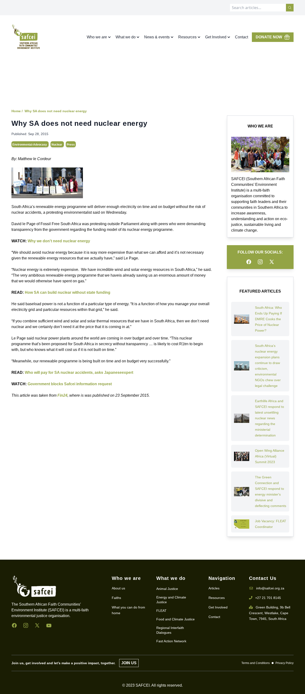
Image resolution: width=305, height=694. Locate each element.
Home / (17, 111)
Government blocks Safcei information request (70, 384)
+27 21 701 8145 (268, 598)
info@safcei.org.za (270, 588)
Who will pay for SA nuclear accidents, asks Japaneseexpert (79, 372)
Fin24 (62, 395)
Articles (213, 588)
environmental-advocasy (30, 144)
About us (118, 588)
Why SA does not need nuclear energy (56, 111)
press (71, 144)
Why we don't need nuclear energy (59, 241)
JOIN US (129, 663)
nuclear (57, 144)
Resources (216, 598)
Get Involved (218, 607)
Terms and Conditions (255, 663)
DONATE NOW (269, 37)
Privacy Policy (284, 663)
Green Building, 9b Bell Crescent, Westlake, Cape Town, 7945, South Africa (269, 613)
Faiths (116, 598)
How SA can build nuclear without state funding (67, 292)
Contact (241, 37)
